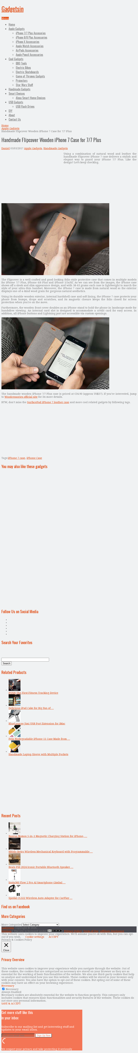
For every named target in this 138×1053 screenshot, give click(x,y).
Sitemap (6, 931)
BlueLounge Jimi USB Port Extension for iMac (37, 723)
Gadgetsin (12, 8)
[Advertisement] (31, 177)
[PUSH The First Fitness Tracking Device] (14, 690)
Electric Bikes (23, 67)
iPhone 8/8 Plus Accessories (31, 37)
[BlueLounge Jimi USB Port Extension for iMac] (14, 720)
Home (12, 24)
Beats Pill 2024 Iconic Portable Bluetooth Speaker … (41, 867)
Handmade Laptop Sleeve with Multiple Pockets (38, 754)
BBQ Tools (21, 63)
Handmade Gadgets (19, 89)
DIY (10, 111)
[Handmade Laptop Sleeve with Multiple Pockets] (14, 751)
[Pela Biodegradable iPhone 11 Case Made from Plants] (14, 736)
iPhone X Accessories (27, 42)
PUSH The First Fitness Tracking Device (33, 692)
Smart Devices (17, 93)
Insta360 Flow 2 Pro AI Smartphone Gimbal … (37, 882)
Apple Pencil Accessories (29, 55)
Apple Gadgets (17, 29)
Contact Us (15, 119)
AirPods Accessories (27, 50)
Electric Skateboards (27, 72)
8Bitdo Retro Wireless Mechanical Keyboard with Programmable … (51, 851)
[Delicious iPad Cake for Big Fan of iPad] (14, 705)
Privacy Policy (73, 931)
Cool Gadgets (16, 59)
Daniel (5, 148)
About (12, 115)
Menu (5, 18)
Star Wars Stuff (24, 85)
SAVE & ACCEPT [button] (11, 1003)
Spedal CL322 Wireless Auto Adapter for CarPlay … (40, 898)
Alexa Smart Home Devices (30, 98)
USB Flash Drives (25, 106)
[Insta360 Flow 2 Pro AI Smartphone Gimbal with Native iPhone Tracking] (14, 879)
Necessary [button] (7, 985)
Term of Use (90, 931)
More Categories (11, 924)
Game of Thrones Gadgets (30, 76)
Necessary (12, 989)
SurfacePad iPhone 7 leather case (48, 402)
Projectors (21, 80)
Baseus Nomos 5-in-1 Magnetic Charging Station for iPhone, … (48, 836)
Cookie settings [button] (34, 936)
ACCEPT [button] (53, 936)
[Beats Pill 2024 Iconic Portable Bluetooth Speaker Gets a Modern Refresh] (14, 864)
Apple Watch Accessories (29, 46)
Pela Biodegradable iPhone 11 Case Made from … (39, 738)
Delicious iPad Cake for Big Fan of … (31, 708)
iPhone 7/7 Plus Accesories (31, 33)
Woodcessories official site (21, 396)
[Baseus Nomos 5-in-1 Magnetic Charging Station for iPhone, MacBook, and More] (14, 833)
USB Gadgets (16, 102)
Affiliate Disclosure (112, 931)
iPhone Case (34, 458)
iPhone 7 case (16, 458)
